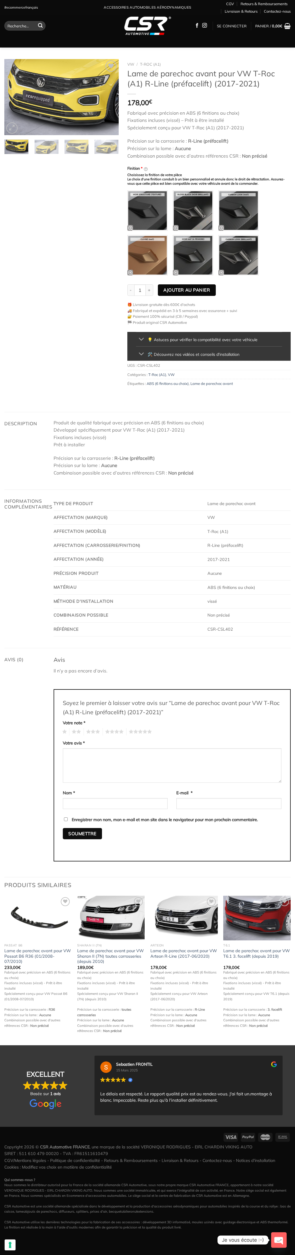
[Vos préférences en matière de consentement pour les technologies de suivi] (10, 1244)
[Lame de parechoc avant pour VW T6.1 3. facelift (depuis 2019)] (257, 918)
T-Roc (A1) (150, 64)
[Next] (109, 97)
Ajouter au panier (186, 290)
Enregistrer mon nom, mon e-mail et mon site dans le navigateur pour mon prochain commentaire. (165, 819)
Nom (69, 792)
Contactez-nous (277, 11)
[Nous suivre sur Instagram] (204, 25)
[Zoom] (12, 128)
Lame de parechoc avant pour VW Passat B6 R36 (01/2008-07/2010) (37, 956)
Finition (135, 168)
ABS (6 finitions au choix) (168, 383)
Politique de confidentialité (75, 1160)
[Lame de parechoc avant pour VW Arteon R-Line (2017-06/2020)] (184, 918)
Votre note (74, 722)
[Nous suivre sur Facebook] (197, 25)
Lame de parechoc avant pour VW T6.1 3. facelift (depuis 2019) (256, 953)
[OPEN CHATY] (279, 1240)
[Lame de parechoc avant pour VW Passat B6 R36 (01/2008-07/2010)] (38, 918)
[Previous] (14, 97)
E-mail (184, 792)
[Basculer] (141, 340)
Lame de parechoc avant (211, 383)
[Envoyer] (40, 26)
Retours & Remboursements (264, 3)
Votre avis (74, 743)
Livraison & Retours (241, 11)
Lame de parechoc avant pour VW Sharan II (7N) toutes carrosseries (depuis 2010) (110, 956)
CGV (230, 3)
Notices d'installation (255, 1160)
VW (130, 64)
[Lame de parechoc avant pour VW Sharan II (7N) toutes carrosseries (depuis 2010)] (111, 918)
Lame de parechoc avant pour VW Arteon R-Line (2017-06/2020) (183, 953)
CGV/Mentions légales (25, 1160)
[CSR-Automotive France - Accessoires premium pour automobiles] (147, 26)
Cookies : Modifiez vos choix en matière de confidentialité (58, 1167)
